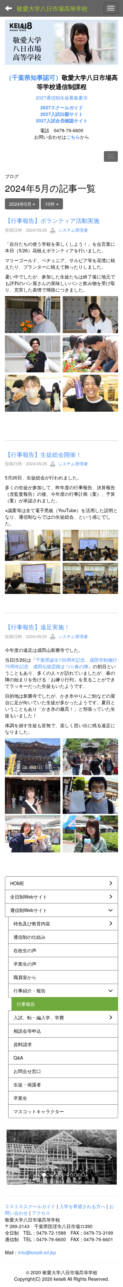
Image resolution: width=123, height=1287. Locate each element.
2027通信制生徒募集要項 (62, 97)
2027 (45, 114)
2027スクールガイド (61, 107)
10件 (50, 204)
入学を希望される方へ (82, 1206)
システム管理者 (72, 230)
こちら (73, 137)
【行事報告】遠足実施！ (37, 626)
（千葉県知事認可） (34, 77)
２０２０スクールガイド (30, 1206)
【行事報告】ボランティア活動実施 (52, 220)
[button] (13, 1157)
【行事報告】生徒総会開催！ (43, 454)
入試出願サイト (67, 114)
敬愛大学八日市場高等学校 (52, 8)
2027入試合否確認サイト (62, 120)
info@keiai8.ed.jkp (37, 1252)
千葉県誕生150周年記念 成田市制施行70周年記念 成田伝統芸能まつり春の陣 (61, 663)
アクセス (41, 1212)
